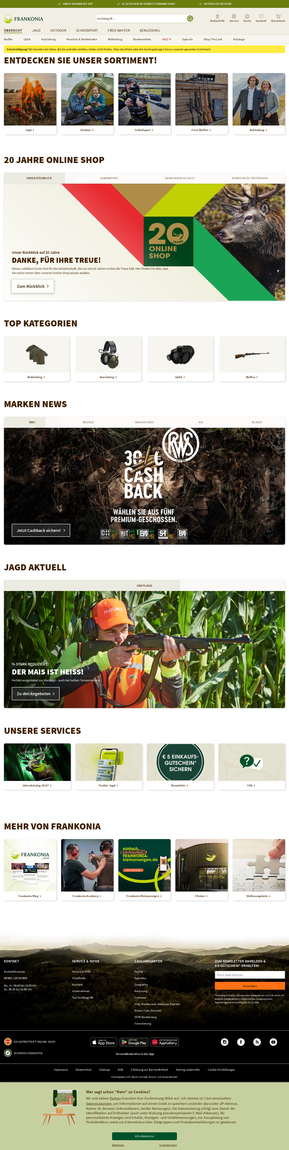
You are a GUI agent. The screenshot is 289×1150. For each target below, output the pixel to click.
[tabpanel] (144, 242)
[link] (234, 18)
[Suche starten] (190, 18)
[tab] (39, 178)
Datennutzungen (99, 1103)
